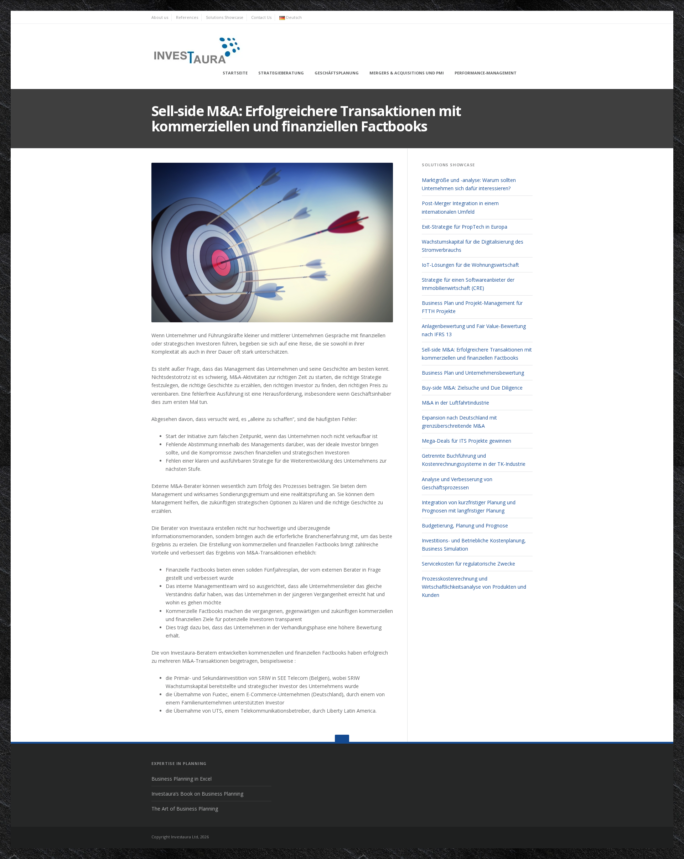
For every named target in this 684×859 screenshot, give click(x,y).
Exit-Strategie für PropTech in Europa (464, 226)
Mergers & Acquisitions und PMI (406, 73)
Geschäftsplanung (337, 73)
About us (159, 17)
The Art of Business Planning (184, 808)
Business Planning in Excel (181, 778)
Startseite (235, 73)
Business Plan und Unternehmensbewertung (473, 372)
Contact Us (261, 17)
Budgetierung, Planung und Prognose (465, 525)
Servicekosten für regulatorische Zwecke (468, 563)
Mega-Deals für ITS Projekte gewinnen (466, 440)
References (187, 17)
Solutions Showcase (224, 17)
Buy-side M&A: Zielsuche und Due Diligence (472, 387)
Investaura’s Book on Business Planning (197, 793)
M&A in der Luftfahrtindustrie (455, 402)
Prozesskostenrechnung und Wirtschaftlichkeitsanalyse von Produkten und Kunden (474, 586)
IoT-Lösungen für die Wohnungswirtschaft (470, 264)
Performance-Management (486, 73)
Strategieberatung (281, 73)
